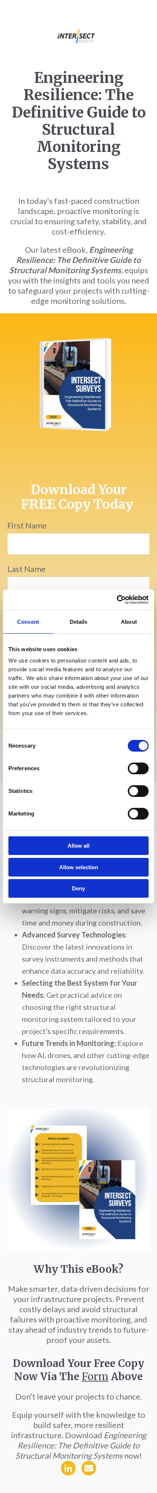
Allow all (78, 846)
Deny (78, 888)
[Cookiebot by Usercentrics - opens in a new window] (117, 599)
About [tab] (129, 622)
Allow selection (78, 867)
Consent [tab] (28, 622)
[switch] (138, 768)
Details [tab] (79, 622)
